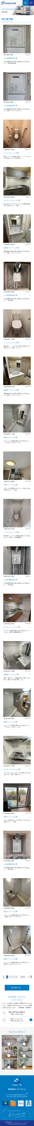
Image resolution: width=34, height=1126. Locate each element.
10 (21, 977)
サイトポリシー (17, 1122)
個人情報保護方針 (8, 1122)
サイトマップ (25, 1122)
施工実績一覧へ (16, 987)
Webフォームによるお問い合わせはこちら (17, 1020)
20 (24, 977)
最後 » (31, 977)
